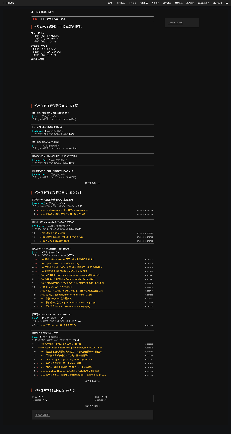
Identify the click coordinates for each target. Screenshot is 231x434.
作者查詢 (41, 12)
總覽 (35, 19)
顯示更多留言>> (92, 381)
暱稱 (63, 19)
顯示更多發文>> (92, 183)
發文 (49, 19)
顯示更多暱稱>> (92, 406)
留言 (56, 19)
